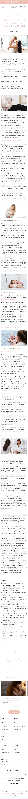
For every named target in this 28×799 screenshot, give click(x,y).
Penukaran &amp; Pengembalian (5, 760)
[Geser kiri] (10, 706)
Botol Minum (4, 733)
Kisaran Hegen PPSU (19, 726)
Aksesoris (3, 736)
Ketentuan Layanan (19, 793)
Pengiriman (4, 765)
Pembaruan (16, 15)
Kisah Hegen (17, 723)
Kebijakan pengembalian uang (20, 791)
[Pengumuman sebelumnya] (2, 2)
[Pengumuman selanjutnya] (25, 2)
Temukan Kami (17, 729)
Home (10, 15)
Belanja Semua (5, 723)
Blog (15, 749)
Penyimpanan (4, 729)
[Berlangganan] (25, 774)
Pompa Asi (4, 726)
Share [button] (6, 645)
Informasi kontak (14, 795)
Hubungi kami (4, 749)
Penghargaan (17, 752)
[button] (3, 7)
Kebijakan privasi (10, 793)
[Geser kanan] (17, 706)
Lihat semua (14, 712)
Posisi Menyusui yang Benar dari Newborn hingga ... (13, 699)
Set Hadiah (4, 740)
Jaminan (3, 756)
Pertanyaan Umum (5, 752)
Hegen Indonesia (8, 791)
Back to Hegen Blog (15, 651)
